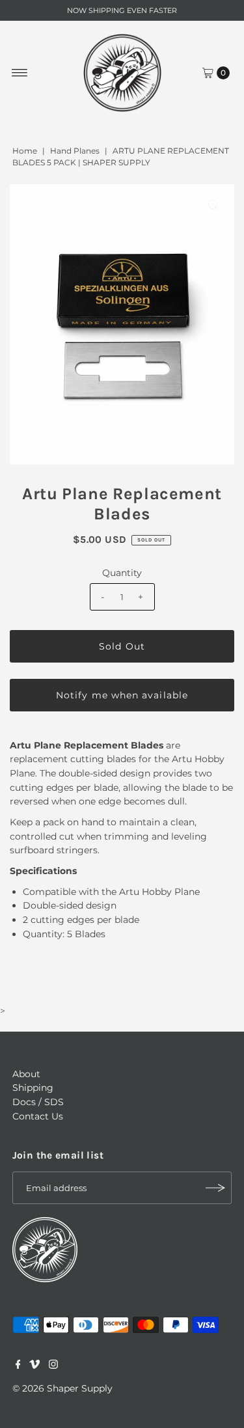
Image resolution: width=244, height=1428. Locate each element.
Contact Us (37, 1116)
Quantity (122, 573)
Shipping (32, 1087)
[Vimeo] (34, 1365)
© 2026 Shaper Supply (62, 1388)
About (26, 1074)
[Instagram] (53, 1365)
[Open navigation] (20, 73)
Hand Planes (75, 151)
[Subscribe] (215, 1188)
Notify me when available (122, 695)
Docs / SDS (38, 1102)
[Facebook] (18, 1365)
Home (24, 151)
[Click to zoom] (213, 205)
